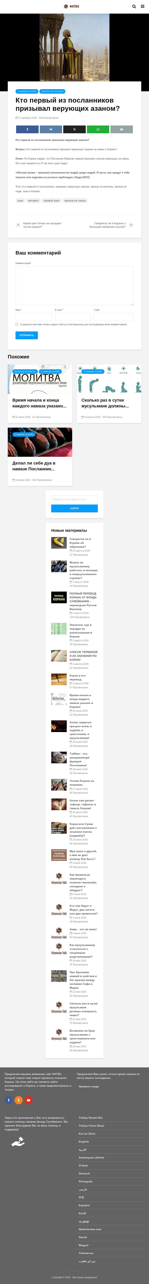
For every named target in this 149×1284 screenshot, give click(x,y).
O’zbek (83, 1165)
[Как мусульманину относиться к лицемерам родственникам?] (59, 948)
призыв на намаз (75, 200)
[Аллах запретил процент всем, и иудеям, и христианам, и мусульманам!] (59, 726)
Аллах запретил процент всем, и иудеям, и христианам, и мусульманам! (81, 730)
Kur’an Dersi (87, 1133)
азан (20, 200)
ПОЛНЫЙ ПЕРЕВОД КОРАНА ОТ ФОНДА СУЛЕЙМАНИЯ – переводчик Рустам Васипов (83, 601)
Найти (74, 508)
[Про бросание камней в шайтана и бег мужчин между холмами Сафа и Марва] (59, 975)
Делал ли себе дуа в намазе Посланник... (33, 466)
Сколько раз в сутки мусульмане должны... (105, 403)
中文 (81, 1197)
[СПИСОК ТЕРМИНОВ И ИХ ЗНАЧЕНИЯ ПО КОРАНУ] (59, 655)
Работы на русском (52, 91)
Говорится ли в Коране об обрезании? (80, 542)
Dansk (83, 1237)
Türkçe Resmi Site (91, 1117)
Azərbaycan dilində (91, 1157)
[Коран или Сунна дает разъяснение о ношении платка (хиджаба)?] (59, 827)
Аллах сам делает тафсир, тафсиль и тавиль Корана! (83, 804)
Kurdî (82, 1213)
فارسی (83, 1189)
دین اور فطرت (87, 1261)
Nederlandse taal (90, 1229)
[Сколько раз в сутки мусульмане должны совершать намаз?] (109, 379)
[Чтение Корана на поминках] (59, 784)
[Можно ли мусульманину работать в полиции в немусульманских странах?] (59, 565)
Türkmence (86, 1253)
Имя (19, 310)
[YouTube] (28, 1100)
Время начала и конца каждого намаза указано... (39, 403)
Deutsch (84, 1173)
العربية (82, 1149)
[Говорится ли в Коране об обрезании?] (59, 542)
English (84, 1141)
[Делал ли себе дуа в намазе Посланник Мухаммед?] (40, 442)
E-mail (59, 310)
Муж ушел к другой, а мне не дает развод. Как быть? (83, 855)
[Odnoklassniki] (19, 1100)
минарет (33, 200)
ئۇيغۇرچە (84, 1221)
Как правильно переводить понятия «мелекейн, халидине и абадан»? (83, 882)
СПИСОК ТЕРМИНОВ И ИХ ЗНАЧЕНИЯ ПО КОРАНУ (84, 655)
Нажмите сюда (89, 1086)
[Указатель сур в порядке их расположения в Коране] (59, 628)
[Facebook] (9, 1100)
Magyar (83, 1245)
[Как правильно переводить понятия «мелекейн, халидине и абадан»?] (59, 878)
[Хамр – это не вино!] (59, 932)
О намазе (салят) (27, 91)
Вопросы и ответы (25, 371)
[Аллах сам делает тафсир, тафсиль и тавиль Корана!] (59, 804)
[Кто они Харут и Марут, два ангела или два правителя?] (59, 909)
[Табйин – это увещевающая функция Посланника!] (59, 757)
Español (84, 1205)
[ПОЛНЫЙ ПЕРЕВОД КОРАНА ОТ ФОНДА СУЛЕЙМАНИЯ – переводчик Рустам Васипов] (59, 597)
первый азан (51, 200)
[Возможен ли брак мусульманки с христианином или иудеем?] (59, 1034)
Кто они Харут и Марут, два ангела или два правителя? (84, 909)
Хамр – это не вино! (83, 929)
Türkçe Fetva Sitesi (91, 1125)
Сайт (97, 310)
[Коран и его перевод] (59, 679)
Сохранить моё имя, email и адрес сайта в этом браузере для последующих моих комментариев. (73, 324)
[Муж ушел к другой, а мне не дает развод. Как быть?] (59, 854)
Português (86, 1181)
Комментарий (23, 263)
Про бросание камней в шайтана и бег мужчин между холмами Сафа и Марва (83, 980)
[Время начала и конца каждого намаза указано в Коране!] (40, 379)
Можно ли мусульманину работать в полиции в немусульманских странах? (84, 570)
